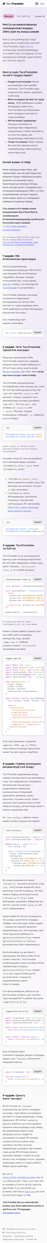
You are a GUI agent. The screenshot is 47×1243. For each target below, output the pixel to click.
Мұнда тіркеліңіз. (11, 371)
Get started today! (11, 1212)
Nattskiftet (10, 1229)
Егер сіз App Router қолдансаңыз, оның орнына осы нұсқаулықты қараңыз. (20, 243)
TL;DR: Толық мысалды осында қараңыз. (15, 228)
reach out (29, 1191)
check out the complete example (19, 1177)
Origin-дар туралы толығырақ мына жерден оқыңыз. (23, 509)
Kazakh (38, 16)
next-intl (7, 284)
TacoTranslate (10, 287)
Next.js (29, 46)
